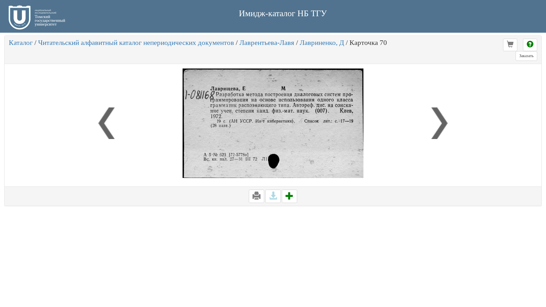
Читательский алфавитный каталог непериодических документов (136, 42)
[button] (510, 45)
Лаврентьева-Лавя (266, 42)
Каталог (21, 42)
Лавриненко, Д (322, 42)
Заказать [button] (526, 56)
